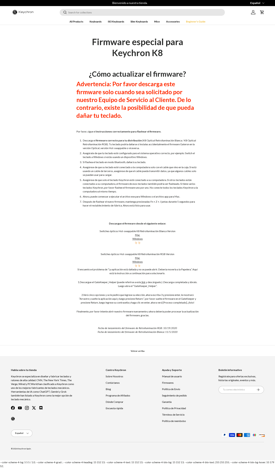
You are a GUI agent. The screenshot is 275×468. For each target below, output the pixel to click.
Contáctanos (113, 382)
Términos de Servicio (173, 414)
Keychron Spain (24, 448)
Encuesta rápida (114, 408)
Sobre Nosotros (114, 376)
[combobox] (142, 12)
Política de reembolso (174, 420)
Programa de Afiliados (118, 395)
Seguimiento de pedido (174, 395)
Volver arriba (138, 351)
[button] (262, 12)
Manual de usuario (172, 376)
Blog (108, 389)
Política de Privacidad (174, 408)
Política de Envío (171, 389)
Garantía (167, 401)
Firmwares (168, 382)
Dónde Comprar (114, 401)
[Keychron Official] (12, 418)
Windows (137, 238)
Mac (137, 234)
